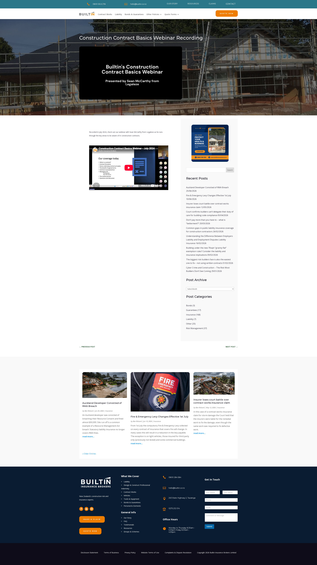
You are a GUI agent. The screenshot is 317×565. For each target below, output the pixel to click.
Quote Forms (171, 14)
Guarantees (191, 310)
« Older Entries (89, 453)
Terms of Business (111, 553)
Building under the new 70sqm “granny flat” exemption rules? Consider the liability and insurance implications (206, 251)
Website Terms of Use (150, 553)
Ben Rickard (89, 411)
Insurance (190, 314)
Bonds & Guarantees (134, 14)
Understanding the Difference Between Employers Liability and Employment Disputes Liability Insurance (209, 240)
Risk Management (194, 328)
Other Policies (152, 14)
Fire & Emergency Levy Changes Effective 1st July (208, 195)
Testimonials (129, 525)
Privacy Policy (130, 553)
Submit (209, 526)
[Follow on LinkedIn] (86, 509)
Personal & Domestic (132, 506)
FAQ (125, 521)
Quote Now (227, 13)
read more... (88, 436)
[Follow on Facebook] (81, 509)
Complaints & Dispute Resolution (178, 553)
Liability (118, 14)
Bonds (189, 305)
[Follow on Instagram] (92, 509)
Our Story (127, 518)
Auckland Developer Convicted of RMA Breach (207, 187)
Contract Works (105, 14)
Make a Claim (92, 519)
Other (189, 323)
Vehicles (127, 495)
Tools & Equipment (131, 499)
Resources (128, 528)
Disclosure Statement (89, 553)
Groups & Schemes (131, 531)
